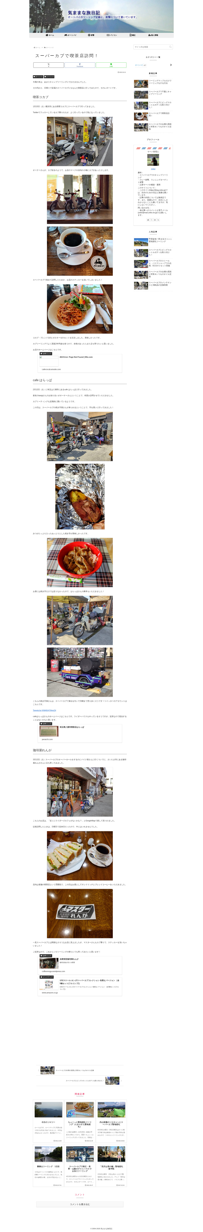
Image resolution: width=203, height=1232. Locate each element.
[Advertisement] (80, 1032)
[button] (170, 47)
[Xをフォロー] (151, 219)
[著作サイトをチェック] (148, 219)
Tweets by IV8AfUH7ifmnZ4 (44, 710)
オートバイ (39, 76)
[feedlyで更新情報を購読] (154, 219)
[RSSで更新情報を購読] (158, 219)
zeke (153, 169)
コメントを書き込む (80, 1204)
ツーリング (50, 76)
